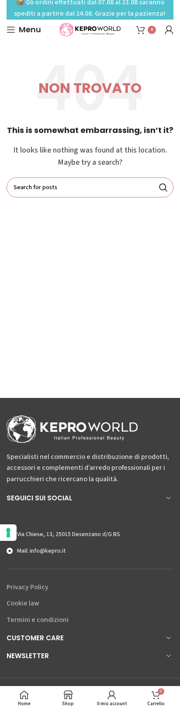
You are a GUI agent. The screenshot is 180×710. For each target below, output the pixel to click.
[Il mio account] (169, 29)
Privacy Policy (27, 587)
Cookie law (23, 603)
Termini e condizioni (38, 620)
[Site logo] (90, 29)
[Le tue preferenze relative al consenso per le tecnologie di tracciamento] (8, 532)
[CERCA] (163, 187)
